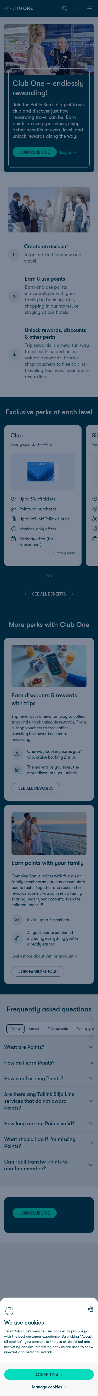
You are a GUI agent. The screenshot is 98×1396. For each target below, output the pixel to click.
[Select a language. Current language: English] (91, 1309)
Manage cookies (47, 1387)
